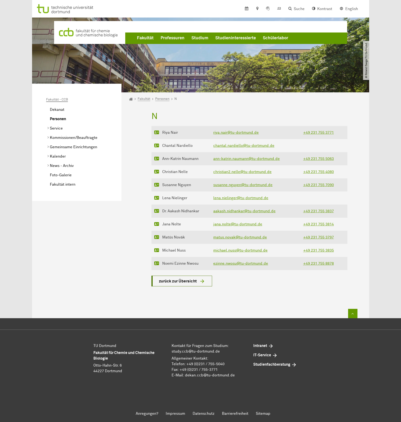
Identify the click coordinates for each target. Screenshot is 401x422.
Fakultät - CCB (57, 99)
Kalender (58, 156)
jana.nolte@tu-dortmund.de (237, 224)
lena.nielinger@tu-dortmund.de (240, 198)
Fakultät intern (62, 184)
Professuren (172, 38)
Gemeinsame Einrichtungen (73, 147)
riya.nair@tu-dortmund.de (236, 132)
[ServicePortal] (267, 9)
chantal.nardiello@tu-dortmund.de (243, 146)
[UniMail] (279, 9)
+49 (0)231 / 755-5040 (205, 364)
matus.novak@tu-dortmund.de (240, 237)
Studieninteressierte (235, 38)
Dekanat (57, 110)
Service (56, 128)
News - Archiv (62, 166)
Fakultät (145, 38)
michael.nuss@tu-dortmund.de (240, 250)
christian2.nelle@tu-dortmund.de (242, 172)
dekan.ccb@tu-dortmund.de (210, 375)
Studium (199, 38)
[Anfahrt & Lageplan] (257, 9)
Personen (58, 119)
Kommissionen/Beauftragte (73, 138)
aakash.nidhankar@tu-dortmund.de (244, 211)
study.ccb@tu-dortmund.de (196, 351)
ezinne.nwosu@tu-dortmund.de (240, 263)
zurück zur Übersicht (178, 281)
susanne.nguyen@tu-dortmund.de (242, 185)
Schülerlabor (275, 38)
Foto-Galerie (61, 175)
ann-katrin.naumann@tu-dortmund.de (246, 159)
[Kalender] (246, 9)
